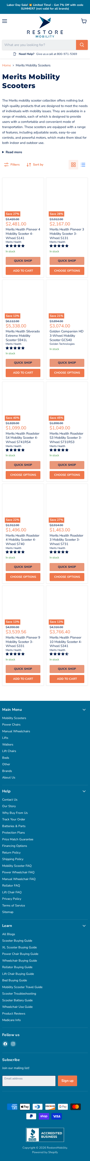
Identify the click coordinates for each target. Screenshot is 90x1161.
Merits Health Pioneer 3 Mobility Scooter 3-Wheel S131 (67, 233)
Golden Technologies (62, 344)
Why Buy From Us (15, 813)
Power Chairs (11, 725)
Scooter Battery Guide (17, 1000)
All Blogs (8, 934)
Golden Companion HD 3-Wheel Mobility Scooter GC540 (66, 335)
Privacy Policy (11, 899)
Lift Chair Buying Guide (18, 974)
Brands (7, 771)
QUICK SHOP (23, 261)
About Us (8, 777)
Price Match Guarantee (17, 839)
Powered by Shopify (45, 1152)
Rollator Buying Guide (17, 967)
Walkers (7, 744)
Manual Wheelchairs (16, 731)
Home (6, 65)
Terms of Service (13, 905)
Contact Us (9, 800)
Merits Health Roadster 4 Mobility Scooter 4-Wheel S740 (22, 539)
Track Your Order (13, 819)
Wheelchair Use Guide (17, 1007)
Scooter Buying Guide (17, 941)
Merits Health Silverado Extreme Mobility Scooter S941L (23, 335)
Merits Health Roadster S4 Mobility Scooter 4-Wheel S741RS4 (22, 437)
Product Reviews (13, 1014)
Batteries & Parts (14, 826)
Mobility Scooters (14, 718)
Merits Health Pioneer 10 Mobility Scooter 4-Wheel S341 (66, 641)
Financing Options (14, 846)
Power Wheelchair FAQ (18, 872)
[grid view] (73, 164)
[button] (15, 246)
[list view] (83, 164)
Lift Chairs (9, 751)
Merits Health (13, 242)
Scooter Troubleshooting (19, 994)
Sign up (67, 1080)
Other (6, 764)
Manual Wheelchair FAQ (19, 879)
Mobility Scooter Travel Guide (22, 987)
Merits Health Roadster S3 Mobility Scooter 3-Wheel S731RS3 (66, 437)
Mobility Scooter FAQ (17, 866)
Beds (5, 758)
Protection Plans (13, 833)
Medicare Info (11, 1020)
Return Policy (11, 853)
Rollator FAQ (11, 885)
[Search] (82, 45)
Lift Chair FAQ (12, 892)
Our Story (9, 806)
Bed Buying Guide (14, 980)
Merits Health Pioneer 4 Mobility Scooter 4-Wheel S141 (23, 233)
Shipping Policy (12, 859)
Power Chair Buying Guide (20, 954)
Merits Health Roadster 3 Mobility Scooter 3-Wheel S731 (66, 539)
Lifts (5, 738)
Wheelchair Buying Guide (19, 961)
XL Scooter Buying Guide (19, 947)
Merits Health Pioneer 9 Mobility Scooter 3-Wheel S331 (23, 641)
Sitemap (7, 912)
